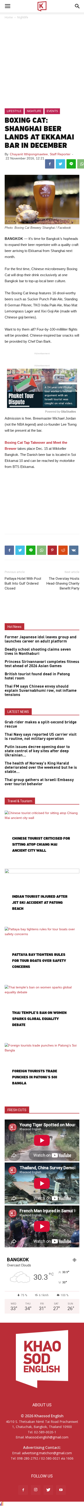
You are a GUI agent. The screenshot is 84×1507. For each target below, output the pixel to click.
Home (9, 17)
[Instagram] (35, 1490)
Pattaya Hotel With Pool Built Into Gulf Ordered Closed (23, 583)
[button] (77, 6)
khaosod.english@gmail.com (46, 1437)
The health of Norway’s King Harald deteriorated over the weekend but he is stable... (41, 767)
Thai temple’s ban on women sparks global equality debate (39, 1018)
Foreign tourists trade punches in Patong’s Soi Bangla (34, 1077)
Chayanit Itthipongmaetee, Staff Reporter (40, 154)
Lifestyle (14, 111)
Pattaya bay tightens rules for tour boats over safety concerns (39, 960)
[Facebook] (23, 1490)
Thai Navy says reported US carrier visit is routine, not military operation (41, 736)
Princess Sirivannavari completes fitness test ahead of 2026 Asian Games (42, 664)
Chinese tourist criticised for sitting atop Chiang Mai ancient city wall (41, 844)
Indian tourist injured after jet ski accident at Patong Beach (39, 902)
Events (52, 111)
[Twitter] (48, 1490)
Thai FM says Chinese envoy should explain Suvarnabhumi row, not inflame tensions (41, 690)
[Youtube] (61, 1490)
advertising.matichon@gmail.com (47, 1453)
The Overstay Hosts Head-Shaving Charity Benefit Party (62, 583)
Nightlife (22, 17)
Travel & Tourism (19, 801)
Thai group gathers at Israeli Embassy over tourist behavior (39, 782)
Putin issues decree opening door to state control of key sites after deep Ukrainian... (37, 751)
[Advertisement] (42, 64)
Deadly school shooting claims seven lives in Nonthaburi (38, 651)
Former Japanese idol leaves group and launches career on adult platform (41, 639)
